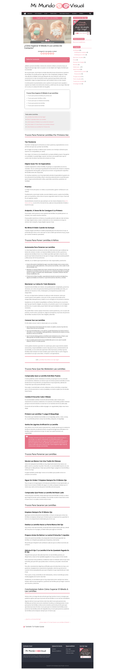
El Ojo (45, 13)
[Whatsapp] (48, 53)
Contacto (54, 649)
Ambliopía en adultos (80, 52)
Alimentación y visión (80, 71)
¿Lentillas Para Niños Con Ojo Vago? (36, 117)
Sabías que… (76, 67)
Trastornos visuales (78, 81)
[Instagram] (44, 53)
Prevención (77, 74)
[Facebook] (51, 53)
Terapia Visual (53, 13)
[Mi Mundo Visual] (24, 13)
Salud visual (76, 69)
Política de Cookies (70, 653)
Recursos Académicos (79, 42)
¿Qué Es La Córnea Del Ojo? (32, 619)
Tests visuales (77, 79)
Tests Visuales (38, 13)
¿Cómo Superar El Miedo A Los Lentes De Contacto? (40, 122)
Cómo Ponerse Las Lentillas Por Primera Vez (38, 127)
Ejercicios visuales (78, 57)
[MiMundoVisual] (36, 648)
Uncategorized (77, 84)
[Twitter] (41, 53)
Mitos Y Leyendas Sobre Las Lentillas (36, 119)
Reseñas (75, 64)
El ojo (74, 60)
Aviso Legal (68, 649)
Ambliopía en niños (79, 55)
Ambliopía (29, 13)
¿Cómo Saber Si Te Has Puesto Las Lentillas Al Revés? (40, 124)
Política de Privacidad (70, 651)
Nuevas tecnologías (78, 62)
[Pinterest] (46, 53)
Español (81, 13)
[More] (53, 53)
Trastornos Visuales (64, 13)
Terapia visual (77, 76)
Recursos (74, 13)
